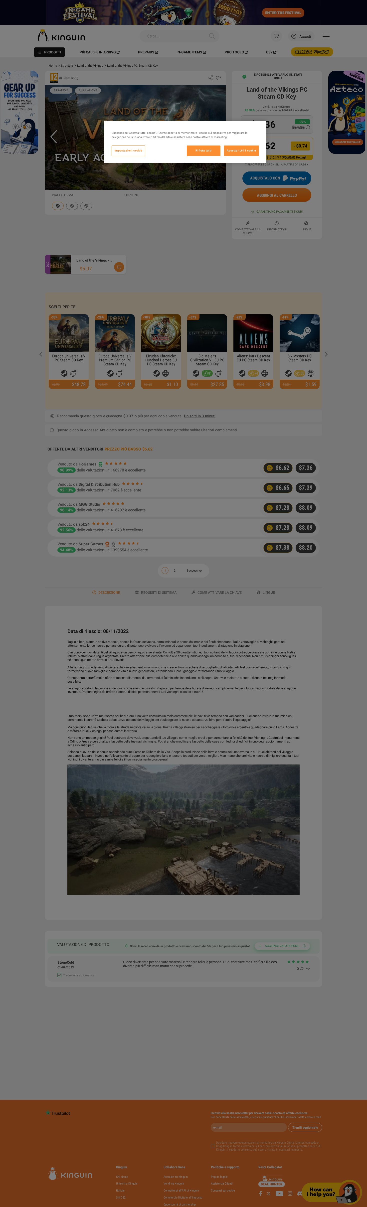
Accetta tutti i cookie (241, 150)
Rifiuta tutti (203, 150)
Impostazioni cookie (129, 150)
